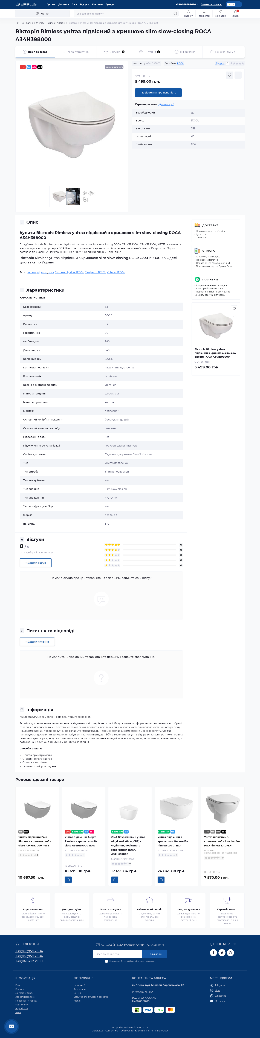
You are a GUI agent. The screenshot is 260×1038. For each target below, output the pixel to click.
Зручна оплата (32, 909)
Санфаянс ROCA (95, 272)
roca (51, 272)
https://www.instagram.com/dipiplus (230, 952)
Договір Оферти (128, 961)
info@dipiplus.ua (143, 992)
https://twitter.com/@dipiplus (222, 952)
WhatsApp (220, 995)
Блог (74, 4)
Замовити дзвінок (211, 4)
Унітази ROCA (116, 272)
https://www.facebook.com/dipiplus (213, 952)
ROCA (180, 63)
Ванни (77, 993)
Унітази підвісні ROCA (69, 272)
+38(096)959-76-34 (29, 951)
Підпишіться (154, 954)
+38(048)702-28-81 (29, 961)
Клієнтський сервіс (149, 909)
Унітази (40, 23)
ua (232, 4)
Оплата (208, 250)
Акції (18, 1012)
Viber (217, 990)
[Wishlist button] (229, 75)
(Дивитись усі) (166, 104)
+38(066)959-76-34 (29, 956)
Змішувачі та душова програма (91, 997)
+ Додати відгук (35, 562)
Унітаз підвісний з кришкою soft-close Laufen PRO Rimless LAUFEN (222, 841)
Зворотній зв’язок (25, 997)
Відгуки (84, 4)
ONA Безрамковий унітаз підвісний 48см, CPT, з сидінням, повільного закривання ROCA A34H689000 (128, 845)
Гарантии (210, 279)
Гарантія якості (227, 909)
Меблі (77, 1000)
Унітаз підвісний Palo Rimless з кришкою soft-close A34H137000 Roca (34, 841)
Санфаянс (27, 23)
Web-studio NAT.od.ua (136, 1027)
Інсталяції (79, 985)
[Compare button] (238, 75)
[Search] (175, 13)
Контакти (97, 4)
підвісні (42, 272)
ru (238, 4)
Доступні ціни (71, 909)
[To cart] (68, 880)
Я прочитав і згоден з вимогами (132, 961)
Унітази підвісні (56, 23)
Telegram (220, 985)
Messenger (220, 1001)
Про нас (51, 4)
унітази (31, 272)
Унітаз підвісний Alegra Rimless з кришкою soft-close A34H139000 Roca (81, 841)
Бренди (110, 4)
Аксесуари (80, 989)
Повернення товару (26, 1000)
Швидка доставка (188, 909)
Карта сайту (21, 1004)
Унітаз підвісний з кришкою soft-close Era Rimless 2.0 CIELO (173, 841)
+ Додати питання (37, 641)
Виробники (21, 1008)
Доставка (63, 4)
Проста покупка (110, 909)
